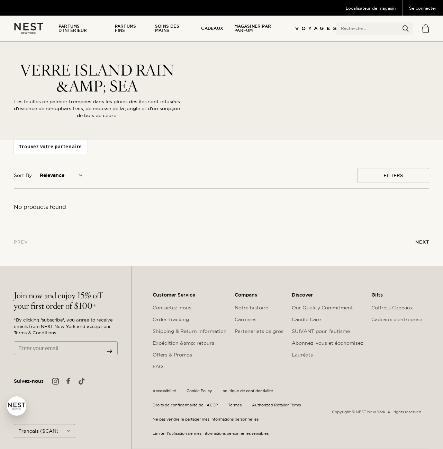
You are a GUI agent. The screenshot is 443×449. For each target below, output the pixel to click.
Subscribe (109, 351)
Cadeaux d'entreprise (396, 319)
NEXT (422, 242)
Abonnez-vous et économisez (327, 343)
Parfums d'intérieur (72, 28)
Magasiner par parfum (252, 28)
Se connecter (422, 8)
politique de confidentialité (248, 391)
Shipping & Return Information (190, 331)
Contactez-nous (172, 308)
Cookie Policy (199, 391)
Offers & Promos (172, 355)
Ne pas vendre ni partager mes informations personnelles (206, 419)
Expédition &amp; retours (183, 343)
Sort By (23, 175)
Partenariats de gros (259, 331)
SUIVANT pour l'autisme (321, 331)
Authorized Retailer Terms (276, 405)
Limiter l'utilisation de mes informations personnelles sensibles (211, 433)
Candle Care (306, 319)
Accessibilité (164, 391)
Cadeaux (212, 28)
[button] (405, 28)
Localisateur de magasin (371, 8)
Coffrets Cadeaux (392, 308)
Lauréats (302, 355)
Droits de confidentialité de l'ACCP (185, 405)
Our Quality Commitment (322, 308)
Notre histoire (251, 308)
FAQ (158, 366)
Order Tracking (171, 319)
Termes (235, 405)
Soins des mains (167, 28)
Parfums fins (125, 28)
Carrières (245, 319)
